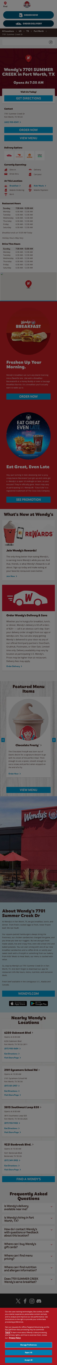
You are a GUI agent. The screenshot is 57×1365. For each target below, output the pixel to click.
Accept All (28, 1360)
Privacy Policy (15, 1338)
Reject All (28, 1352)
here (8, 1332)
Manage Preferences (28, 1345)
